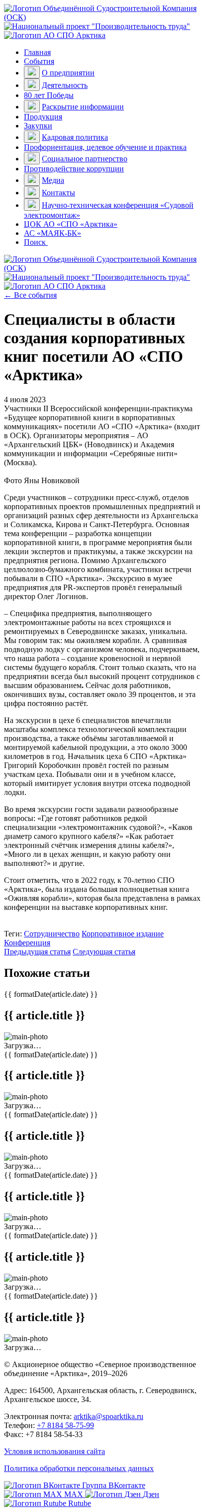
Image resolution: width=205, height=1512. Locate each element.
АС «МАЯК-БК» (52, 233)
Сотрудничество (52, 933)
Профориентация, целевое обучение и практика (105, 147)
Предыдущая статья (37, 951)
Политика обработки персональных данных (79, 1468)
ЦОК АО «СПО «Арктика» (70, 224)
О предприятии (68, 72)
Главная (37, 52)
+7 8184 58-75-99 (65, 1425)
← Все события (30, 295)
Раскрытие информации (83, 106)
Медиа (53, 180)
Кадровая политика (75, 137)
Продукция (43, 116)
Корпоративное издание (123, 933)
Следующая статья (104, 951)
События (39, 61)
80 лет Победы (49, 95)
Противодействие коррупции (74, 168)
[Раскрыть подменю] (32, 72)
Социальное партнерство (84, 158)
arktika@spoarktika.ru (108, 1416)
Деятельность (65, 85)
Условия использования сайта (54, 1451)
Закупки (38, 125)
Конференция (27, 942)
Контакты (58, 192)
